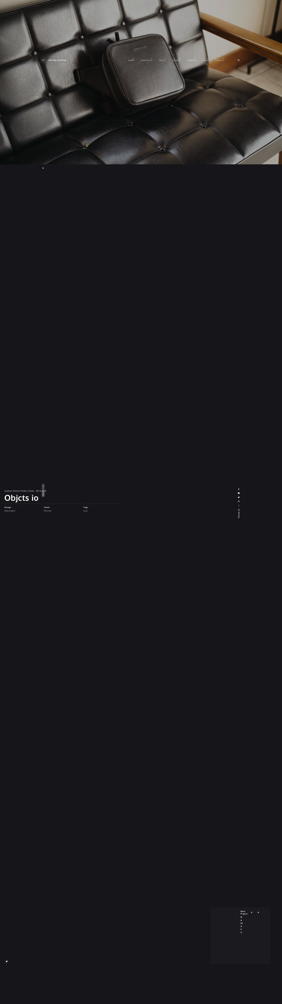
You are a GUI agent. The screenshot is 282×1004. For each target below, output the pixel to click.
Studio (31, 491)
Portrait (16, 491)
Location (8, 491)
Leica (85, 511)
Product (24, 491)
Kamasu (242, 924)
